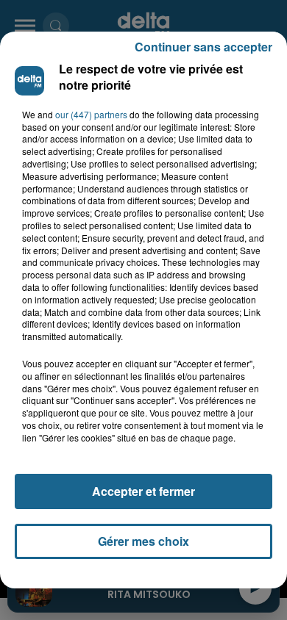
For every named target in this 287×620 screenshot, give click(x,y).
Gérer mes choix (143, 541)
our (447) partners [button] (91, 114)
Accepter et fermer (143, 491)
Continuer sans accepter (203, 46)
